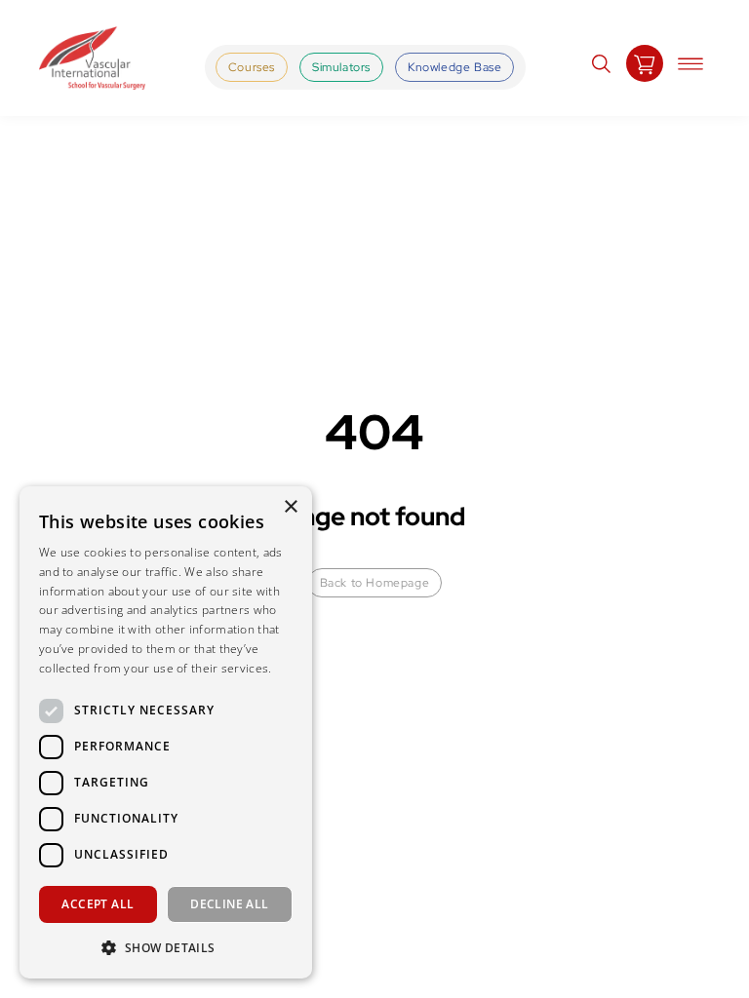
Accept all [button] (97, 904)
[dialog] (166, 732)
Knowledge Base (454, 67)
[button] (166, 947)
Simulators (341, 67)
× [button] (290, 507)
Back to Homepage (375, 583)
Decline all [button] (229, 904)
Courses (251, 67)
